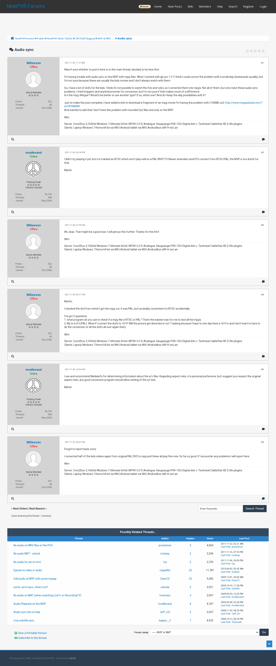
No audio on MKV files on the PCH (33, 545)
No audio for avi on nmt (27, 561)
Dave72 (165, 578)
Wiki (190, 6)
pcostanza (165, 545)
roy (165, 561)
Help (220, 6)
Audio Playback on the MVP (30, 603)
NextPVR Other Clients (59, 38)
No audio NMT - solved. (27, 553)
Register (248, 6)
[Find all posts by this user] (12, 139)
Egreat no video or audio (28, 570)
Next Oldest (20, 508)
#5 (262, 369)
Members (205, 6)
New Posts (175, 6)
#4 (262, 294)
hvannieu (165, 595)
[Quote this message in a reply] (263, 139)
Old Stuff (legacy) (85, 38)
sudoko (235, 572)
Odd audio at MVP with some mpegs (35, 578)
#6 (262, 442)
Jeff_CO (165, 612)
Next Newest (37, 508)
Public (40, 38)
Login (263, 6)
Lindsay (165, 553)
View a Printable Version (32, 633)
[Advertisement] (138, 23)
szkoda (165, 587)
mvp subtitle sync (24, 620)
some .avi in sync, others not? (31, 587)
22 (190, 570)
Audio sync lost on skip (27, 612)
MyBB (72, 658)
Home (158, 6)
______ (144, 6)
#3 (262, 225)
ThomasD (237, 622)
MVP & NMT (104, 38)
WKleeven (33, 63)
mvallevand (34, 152)
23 (190, 578)
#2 (262, 152)
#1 (262, 63)
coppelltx (165, 570)
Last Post (226, 547)
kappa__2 (165, 620)
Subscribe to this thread (32, 637)
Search (233, 6)
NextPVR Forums (26, 6)
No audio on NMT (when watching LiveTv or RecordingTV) (47, 595)
